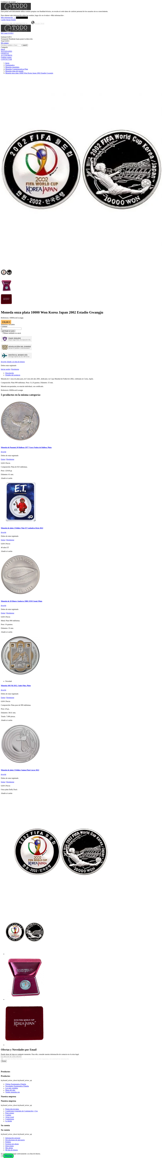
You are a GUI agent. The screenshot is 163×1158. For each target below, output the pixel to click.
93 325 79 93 (39, 23)
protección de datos (118, 1067)
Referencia (5, 390)
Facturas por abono (12, 1144)
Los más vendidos (11, 1088)
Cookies (8, 1115)
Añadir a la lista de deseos (13, 362)
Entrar (3, 459)
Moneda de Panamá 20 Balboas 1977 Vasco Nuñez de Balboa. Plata (26, 447)
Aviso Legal (9, 1117)
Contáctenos (9, 1119)
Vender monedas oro (12, 1092)
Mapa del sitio (10, 1090)
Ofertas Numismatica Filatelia (15, 1084)
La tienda (8, 1121)
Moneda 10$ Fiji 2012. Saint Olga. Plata (16, 686)
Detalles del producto (12, 375)
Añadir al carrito (8, 331)
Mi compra (5, 43)
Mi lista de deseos (11, 1150)
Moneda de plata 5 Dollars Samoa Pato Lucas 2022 (20, 770)
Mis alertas (9, 1148)
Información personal (12, 1138)
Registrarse (15, 369)
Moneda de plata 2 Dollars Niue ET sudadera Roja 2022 (22, 528)
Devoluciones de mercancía (15, 1140)
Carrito (3, 20)
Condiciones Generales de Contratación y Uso (21, 1111)
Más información (8, 17)
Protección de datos (12, 1109)
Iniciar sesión (5, 369)
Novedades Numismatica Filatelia (17, 1086)
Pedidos (8, 1142)
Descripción (9, 373)
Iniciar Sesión (11, 20)
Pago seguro (9, 1113)
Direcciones (9, 1146)
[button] (81, 33)
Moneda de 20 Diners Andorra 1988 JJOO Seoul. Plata (21, 601)
